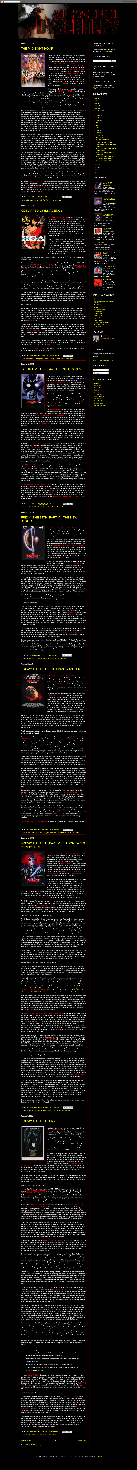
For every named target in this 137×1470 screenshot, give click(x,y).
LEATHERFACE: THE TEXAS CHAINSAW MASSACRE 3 (109, 184)
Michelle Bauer (60, 358)
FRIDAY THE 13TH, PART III (40, 1121)
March (98, 133)
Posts (97, 370)
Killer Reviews (98, 320)
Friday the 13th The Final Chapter (54, 833)
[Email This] (63, 197)
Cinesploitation (98, 311)
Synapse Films (98, 403)
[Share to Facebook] (69, 197)
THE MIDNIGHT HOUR (37, 48)
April (97, 130)
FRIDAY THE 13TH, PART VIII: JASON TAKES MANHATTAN (105, 157)
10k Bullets (97, 299)
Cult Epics (97, 392)
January (98, 138)
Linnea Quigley (49, 358)
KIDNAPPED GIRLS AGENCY (42, 210)
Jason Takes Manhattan (56, 1110)
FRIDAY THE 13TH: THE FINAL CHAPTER (50, 669)
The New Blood (62, 658)
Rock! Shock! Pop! (99, 324)
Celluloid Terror (98, 305)
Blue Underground (99, 388)
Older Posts (81, 1440)
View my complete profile (108, 339)
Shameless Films (99, 401)
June (97, 125)
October (98, 115)
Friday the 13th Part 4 (34, 833)
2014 (96, 170)
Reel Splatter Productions (101, 322)
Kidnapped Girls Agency (35, 358)
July (97, 123)
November (99, 113)
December (99, 110)
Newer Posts (26, 1440)
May (97, 128)
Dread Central (98, 313)
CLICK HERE (108, 51)
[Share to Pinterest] (71, 197)
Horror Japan (98, 316)
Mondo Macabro (99, 396)
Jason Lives (52, 507)
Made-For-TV (43, 200)
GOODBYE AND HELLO (101, 242)
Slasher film (61, 507)
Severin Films (98, 399)
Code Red (97, 390)
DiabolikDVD (98, 394)
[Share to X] (67, 197)
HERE (105, 74)
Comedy (30, 200)
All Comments (99, 373)
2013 (96, 172)
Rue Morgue (97, 326)
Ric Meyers (69, 358)
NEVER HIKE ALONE (109, 267)
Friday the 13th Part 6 (34, 507)
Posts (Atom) (36, 1444)
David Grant (106, 336)
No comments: (54, 197)
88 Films (96, 383)
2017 (96, 108)
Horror (36, 200)
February (99, 135)
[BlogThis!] (65, 197)
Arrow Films (97, 386)
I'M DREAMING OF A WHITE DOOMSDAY (109, 214)
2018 (96, 105)
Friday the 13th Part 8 (34, 1110)
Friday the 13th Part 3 (34, 1435)
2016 (96, 165)
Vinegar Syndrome (99, 405)
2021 (96, 98)
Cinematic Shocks (99, 309)
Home (54, 1440)
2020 (96, 100)
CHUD (96, 307)
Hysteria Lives (98, 318)
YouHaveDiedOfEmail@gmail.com (103, 360)
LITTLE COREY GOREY (107, 229)
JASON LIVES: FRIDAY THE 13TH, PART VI (51, 369)
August (98, 120)
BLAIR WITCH (107, 279)
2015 (96, 167)
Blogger (100, 1456)
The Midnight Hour (55, 200)
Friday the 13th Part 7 (34, 658)
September (99, 118)
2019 (96, 103)
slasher (67, 1110)
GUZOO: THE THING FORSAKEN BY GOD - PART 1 (109, 199)
